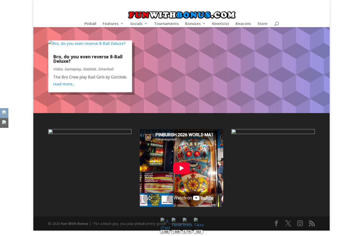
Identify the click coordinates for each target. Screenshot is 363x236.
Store (262, 24)
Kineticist (220, 24)
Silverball (105, 69)
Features (111, 24)
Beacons (243, 24)
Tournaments (166, 24)
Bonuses (193, 24)
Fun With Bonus (74, 223)
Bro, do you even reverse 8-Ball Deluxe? (87, 59)
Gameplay (72, 69)
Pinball (90, 24)
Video (57, 69)
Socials (136, 24)
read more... (64, 84)
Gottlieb (89, 69)
